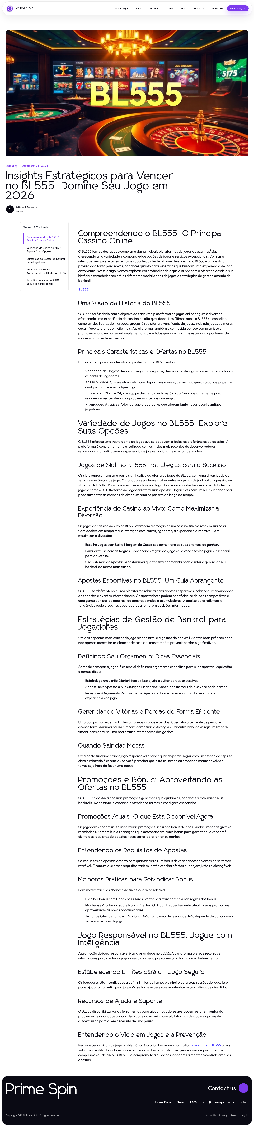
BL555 (83, 289)
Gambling (12, 165)
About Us (211, 1115)
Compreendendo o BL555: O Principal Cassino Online (43, 239)
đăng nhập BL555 (206, 1045)
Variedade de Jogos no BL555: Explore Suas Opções (44, 249)
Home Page (163, 1102)
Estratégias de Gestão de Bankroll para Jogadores (46, 260)
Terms (234, 1115)
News (181, 1102)
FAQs (194, 1102)
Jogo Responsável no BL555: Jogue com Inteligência (43, 282)
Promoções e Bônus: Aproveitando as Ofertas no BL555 (46, 271)
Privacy (223, 1115)
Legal (244, 1115)
